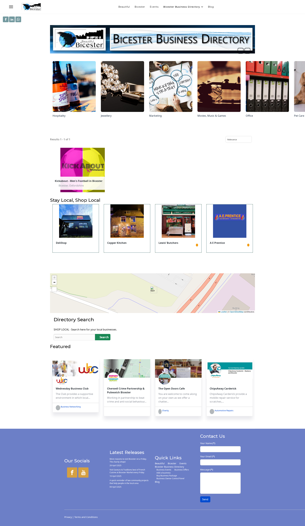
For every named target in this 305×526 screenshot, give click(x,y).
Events (154, 6)
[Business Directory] (152, 39)
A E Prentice (114, 243)
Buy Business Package (166, 475)
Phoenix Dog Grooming (173, 243)
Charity (165, 410)
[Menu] (11, 7)
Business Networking (70, 406)
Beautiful (124, 6)
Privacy (68, 517)
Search (104, 337)
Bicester (140, 6)
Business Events (163, 469)
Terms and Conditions (86, 517)
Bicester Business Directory (181, 6)
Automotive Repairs (223, 410)
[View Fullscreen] (54, 289)
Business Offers (181, 469)
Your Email (207, 456)
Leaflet (223, 311)
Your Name (207, 443)
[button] (153, 290)
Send (205, 499)
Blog (211, 6)
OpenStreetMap (237, 311)
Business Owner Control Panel (170, 478)
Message (206, 469)
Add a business (163, 472)
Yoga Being (217, 243)
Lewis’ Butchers (66, 243)
